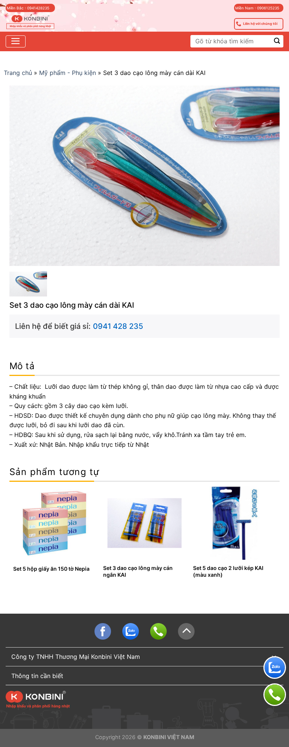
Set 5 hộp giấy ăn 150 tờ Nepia (51, 568)
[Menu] (16, 41)
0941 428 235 (118, 326)
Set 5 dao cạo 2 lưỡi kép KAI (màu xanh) (228, 571)
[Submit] (277, 41)
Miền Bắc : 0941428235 (28, 8)
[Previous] (13, 538)
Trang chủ (18, 72)
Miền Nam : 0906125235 (257, 8)
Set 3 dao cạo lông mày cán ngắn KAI (138, 571)
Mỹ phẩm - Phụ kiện (67, 72)
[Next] (275, 538)
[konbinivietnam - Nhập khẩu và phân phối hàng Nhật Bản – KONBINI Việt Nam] (30, 22)
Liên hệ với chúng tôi (260, 23)
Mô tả (22, 366)
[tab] (22, 366)
